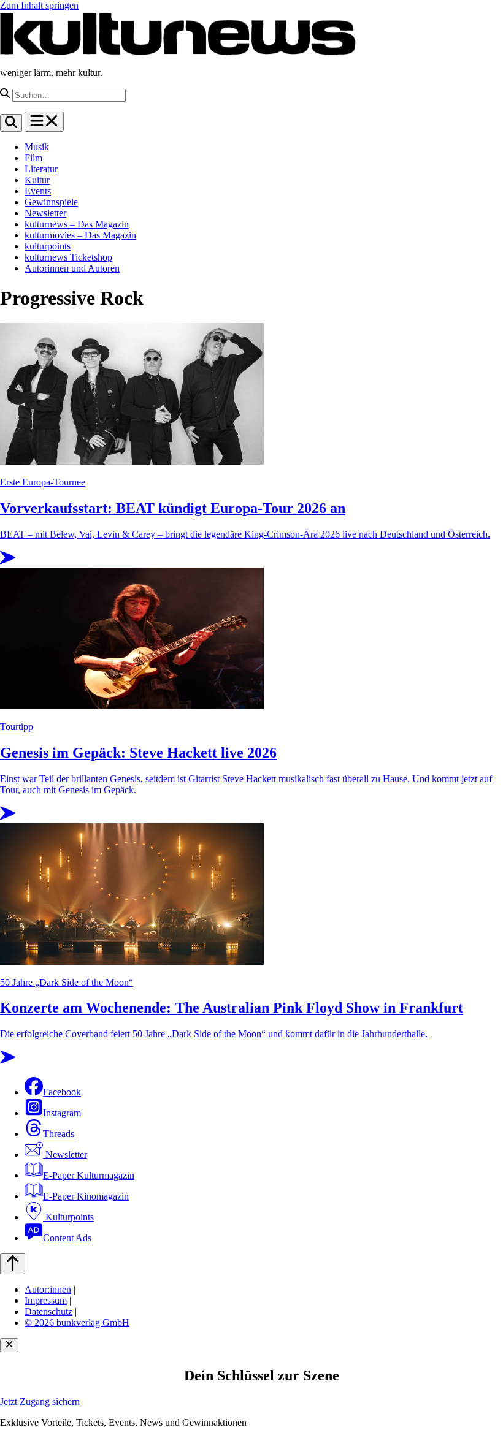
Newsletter (45, 213)
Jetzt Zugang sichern (40, 1401)
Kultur (37, 180)
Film (33, 158)
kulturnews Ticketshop (68, 257)
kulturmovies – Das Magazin (80, 235)
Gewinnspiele (51, 202)
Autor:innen (48, 1289)
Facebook (62, 1092)
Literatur (41, 169)
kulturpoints (48, 246)
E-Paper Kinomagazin (86, 1196)
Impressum (46, 1300)
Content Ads (67, 1238)
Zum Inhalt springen (39, 5)
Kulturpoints (68, 1217)
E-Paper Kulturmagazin (88, 1175)
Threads (58, 1133)
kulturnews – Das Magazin (77, 224)
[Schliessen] (9, 1345)
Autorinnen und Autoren (72, 268)
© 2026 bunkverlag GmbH (77, 1322)
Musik (37, 147)
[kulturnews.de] (178, 52)
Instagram (62, 1113)
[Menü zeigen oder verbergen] (44, 122)
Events (38, 191)
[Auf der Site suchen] (11, 123)
